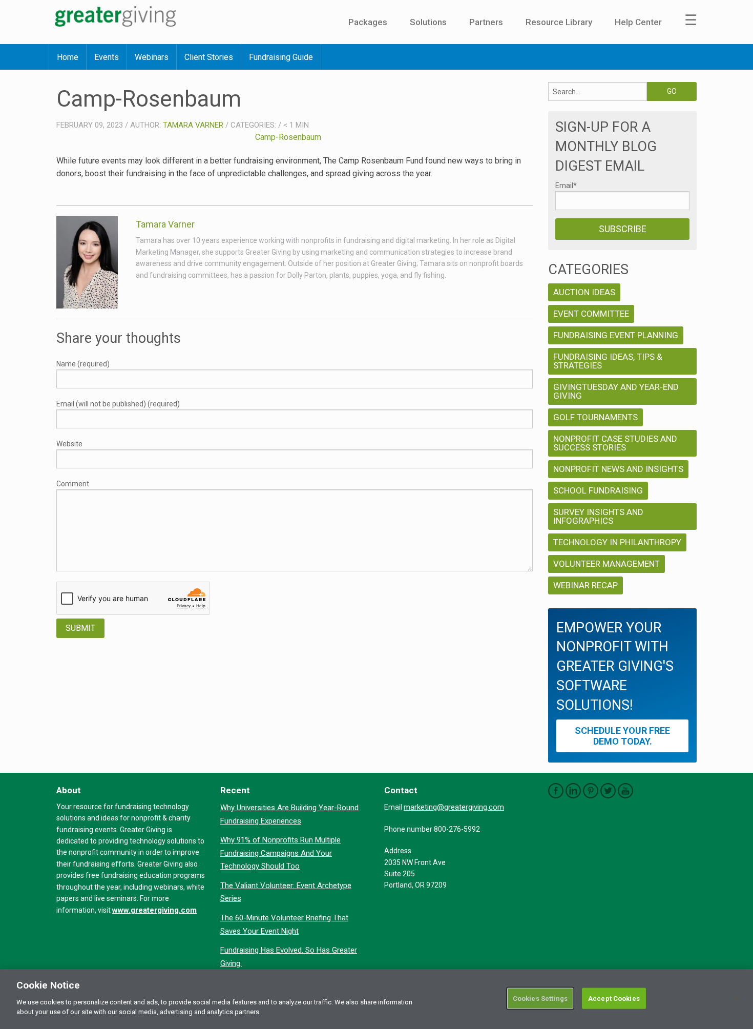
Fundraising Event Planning (615, 335)
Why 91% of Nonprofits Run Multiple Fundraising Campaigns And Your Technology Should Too (280, 853)
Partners (486, 22)
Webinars (152, 57)
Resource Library (559, 22)
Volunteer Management (606, 564)
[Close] (736, 998)
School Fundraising (598, 490)
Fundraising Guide (281, 57)
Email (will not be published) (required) (118, 404)
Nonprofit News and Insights (618, 469)
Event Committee (591, 313)
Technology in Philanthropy (617, 542)
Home (67, 57)
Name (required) (83, 364)
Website (69, 444)
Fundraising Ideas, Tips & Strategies (607, 361)
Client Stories (208, 57)
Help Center (638, 22)
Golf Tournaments (595, 417)
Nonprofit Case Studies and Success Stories (615, 443)
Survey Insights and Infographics (598, 516)
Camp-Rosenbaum (288, 137)
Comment (72, 484)
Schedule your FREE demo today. (622, 736)
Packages (367, 22)
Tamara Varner (193, 125)
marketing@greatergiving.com (454, 807)
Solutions (428, 22)
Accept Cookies (614, 998)
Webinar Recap (585, 585)
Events (106, 57)
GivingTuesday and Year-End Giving (616, 391)
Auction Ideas (584, 292)
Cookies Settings (540, 998)
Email (566, 185)
